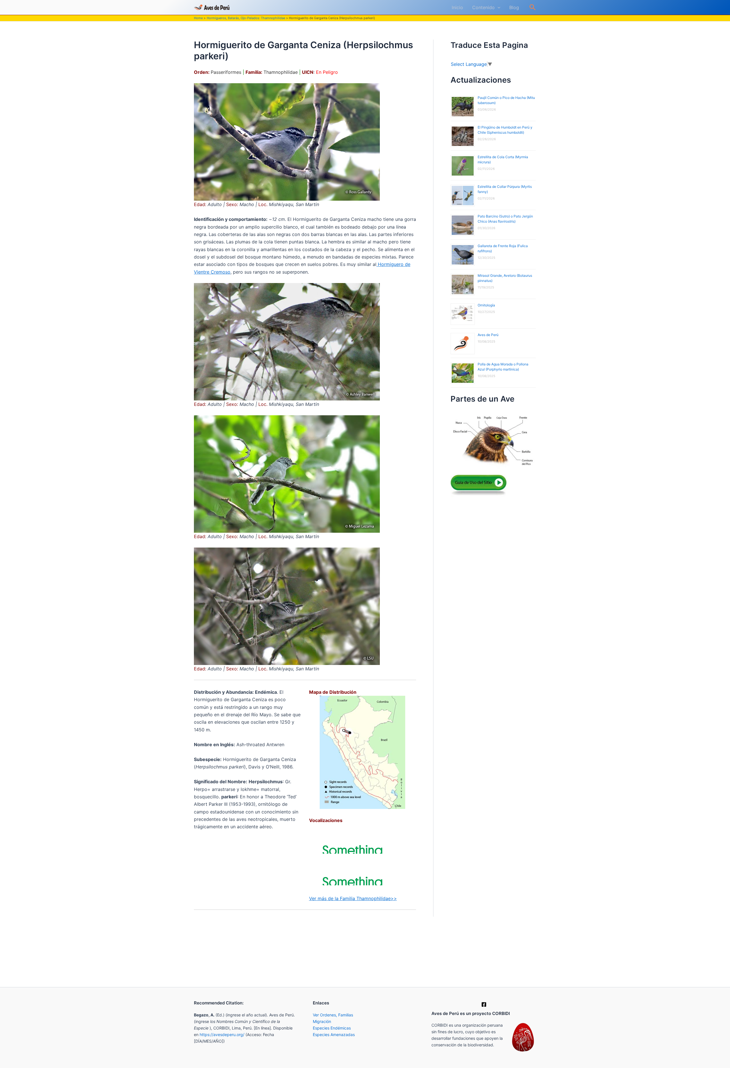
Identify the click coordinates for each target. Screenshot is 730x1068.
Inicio (457, 7)
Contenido (483, 7)
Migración (322, 1021)
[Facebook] (483, 1004)
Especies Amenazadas (334, 1034)
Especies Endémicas (332, 1028)
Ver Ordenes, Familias (333, 1014)
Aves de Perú (488, 335)
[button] (497, 7)
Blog (514, 7)
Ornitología (486, 305)
